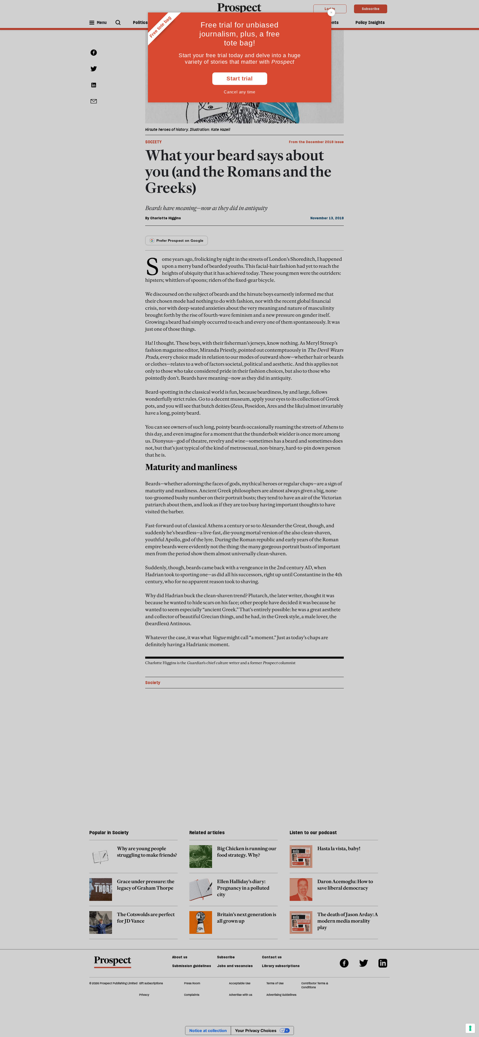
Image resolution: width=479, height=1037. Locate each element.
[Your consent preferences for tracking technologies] (470, 1028)
